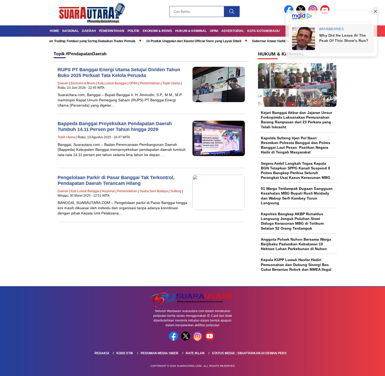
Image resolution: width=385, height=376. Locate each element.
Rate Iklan (195, 353)
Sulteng (175, 191)
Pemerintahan (111, 31)
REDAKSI (102, 353)
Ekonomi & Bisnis (157, 31)
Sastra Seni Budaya (154, 191)
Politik (134, 31)
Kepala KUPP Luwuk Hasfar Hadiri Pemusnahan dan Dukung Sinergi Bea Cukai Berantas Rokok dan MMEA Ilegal (296, 264)
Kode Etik (124, 353)
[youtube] (210, 339)
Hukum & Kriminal (191, 31)
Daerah (89, 31)
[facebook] (174, 339)
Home (54, 31)
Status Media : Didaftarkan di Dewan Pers (249, 353)
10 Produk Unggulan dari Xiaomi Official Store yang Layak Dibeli (179, 41)
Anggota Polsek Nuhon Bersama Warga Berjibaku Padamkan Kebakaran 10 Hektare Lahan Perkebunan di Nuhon (296, 244)
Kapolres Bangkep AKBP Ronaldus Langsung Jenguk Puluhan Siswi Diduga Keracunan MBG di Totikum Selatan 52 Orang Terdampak (292, 221)
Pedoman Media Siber (159, 353)
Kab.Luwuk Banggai (112, 83)
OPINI (214, 31)
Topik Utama (171, 83)
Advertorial (232, 31)
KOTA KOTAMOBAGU (263, 31)
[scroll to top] (369, 368)
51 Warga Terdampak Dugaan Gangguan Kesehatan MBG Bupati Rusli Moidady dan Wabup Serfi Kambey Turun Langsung (297, 195)
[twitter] (186, 339)
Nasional (70, 31)
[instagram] (198, 339)
